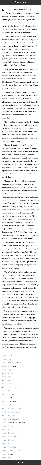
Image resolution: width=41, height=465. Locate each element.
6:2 (4, 356)
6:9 (4, 373)
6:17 (4, 391)
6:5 (4, 363)
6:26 (4, 447)
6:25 (4, 440)
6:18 (4, 401)
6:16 (4, 387)
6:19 (4, 408)
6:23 (4, 433)
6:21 (4, 422)
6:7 (4, 370)
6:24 (4, 436)
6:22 (4, 429)
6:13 (4, 380)
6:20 (4, 412)
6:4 (4, 359)
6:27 (4, 451)
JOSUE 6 (20, 2)
